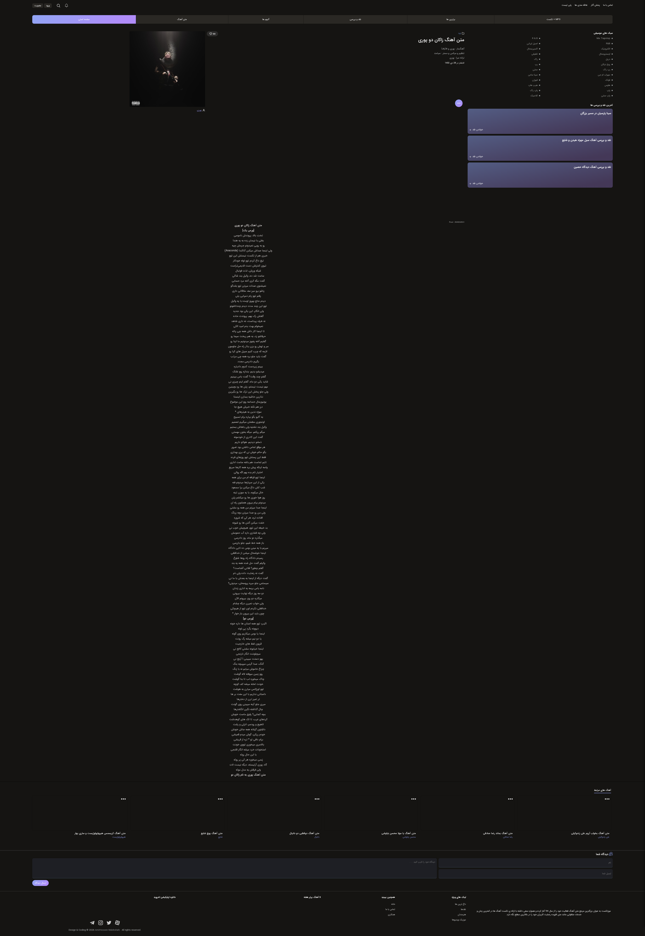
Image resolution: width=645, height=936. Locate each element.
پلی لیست (566, 5)
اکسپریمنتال (532, 49)
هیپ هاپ (533, 85)
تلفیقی (534, 54)
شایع (220, 837)
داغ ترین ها (460, 904)
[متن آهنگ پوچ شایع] (206, 813)
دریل (608, 59)
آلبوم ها (265, 19)
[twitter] (109, 924)
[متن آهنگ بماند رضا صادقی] (496, 813)
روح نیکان (605, 64)
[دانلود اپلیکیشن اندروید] (154, 908)
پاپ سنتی (605, 95)
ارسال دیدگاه (40, 883)
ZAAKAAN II (459, 222)
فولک (607, 80)
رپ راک (606, 69)
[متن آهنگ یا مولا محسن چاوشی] (399, 813)
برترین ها (450, 19)
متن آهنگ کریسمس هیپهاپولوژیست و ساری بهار (100, 833)
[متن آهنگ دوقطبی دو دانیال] (303, 813)
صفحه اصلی (84, 19)
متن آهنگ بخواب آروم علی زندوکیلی (590, 833)
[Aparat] (117, 924)
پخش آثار (595, 5)
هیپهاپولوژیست (119, 837)
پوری (199, 110)
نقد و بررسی (355, 19)
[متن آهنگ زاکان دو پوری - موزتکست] (326, 6)
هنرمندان (462, 914)
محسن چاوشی (409, 837)
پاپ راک (534, 90)
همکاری (391, 914)
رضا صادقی (508, 837)
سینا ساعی (533, 75)
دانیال (316, 837)
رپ (459, 33)
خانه (393, 904)
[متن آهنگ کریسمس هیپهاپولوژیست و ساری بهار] (109, 813)
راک (536, 59)
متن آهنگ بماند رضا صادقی (498, 833)
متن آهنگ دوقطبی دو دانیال (304, 833)
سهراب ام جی (604, 75)
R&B (608, 43)
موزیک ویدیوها (459, 920)
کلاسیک (534, 95)
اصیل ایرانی (532, 43)
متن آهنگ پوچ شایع (212, 833)
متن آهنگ (182, 19)
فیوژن (535, 80)
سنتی (535, 69)
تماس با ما (608, 5)
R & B (535, 38)
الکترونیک (605, 49)
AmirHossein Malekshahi (107, 930)
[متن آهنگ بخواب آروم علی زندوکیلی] (593, 813)
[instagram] (100, 924)
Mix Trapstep (603, 38)
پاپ (608, 90)
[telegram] (92, 924)
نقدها (463, 909)
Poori (451, 222)
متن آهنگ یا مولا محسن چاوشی (398, 833)
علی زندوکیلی (603, 837)
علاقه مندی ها (581, 5)
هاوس (607, 85)
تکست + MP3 (553, 19)
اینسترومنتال (604, 54)
